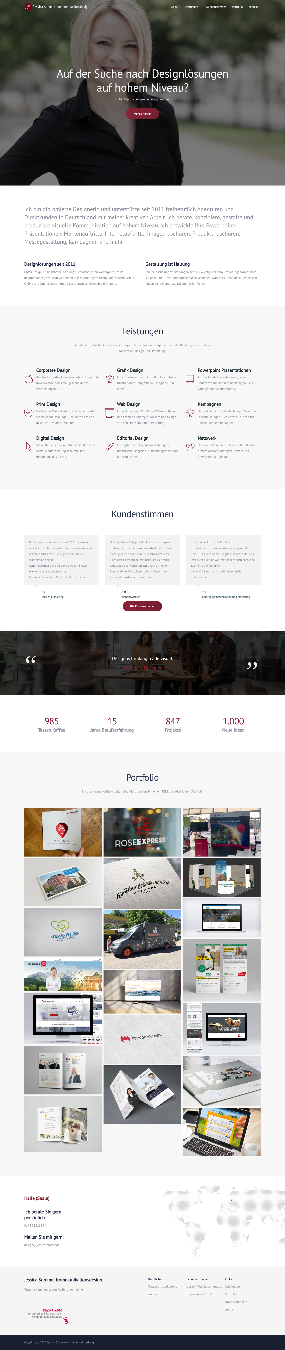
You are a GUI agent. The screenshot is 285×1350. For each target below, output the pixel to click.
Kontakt (253, 7)
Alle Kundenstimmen (142, 606)
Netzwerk (207, 438)
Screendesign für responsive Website (63, 1026)
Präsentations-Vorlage (221, 1036)
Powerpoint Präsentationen (224, 370)
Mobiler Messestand (221, 838)
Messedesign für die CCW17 (63, 972)
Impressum (155, 1294)
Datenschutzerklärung (162, 1286)
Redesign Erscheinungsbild (142, 890)
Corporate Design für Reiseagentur (142, 838)
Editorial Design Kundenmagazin (63, 1076)
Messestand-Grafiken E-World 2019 (221, 878)
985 (51, 721)
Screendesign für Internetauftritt (221, 919)
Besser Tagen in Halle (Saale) (63, 838)
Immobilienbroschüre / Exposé (63, 888)
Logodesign (142, 1045)
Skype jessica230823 (201, 1294)
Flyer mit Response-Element (221, 983)
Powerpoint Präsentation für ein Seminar (142, 995)
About (175, 7)
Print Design (48, 404)
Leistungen (191, 7)
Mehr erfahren (142, 113)
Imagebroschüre (221, 1088)
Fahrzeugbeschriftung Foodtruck (142, 950)
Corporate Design (53, 370)
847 (173, 721)
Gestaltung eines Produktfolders (142, 1105)
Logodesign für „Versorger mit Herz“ (63, 938)
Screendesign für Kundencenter (222, 1138)
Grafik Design (130, 370)
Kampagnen (209, 404)
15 (112, 721)
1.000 (233, 721)
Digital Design (50, 438)
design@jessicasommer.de (204, 1286)
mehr (63, 847)
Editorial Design (133, 438)
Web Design (128, 404)
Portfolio (237, 7)
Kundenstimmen (216, 7)
